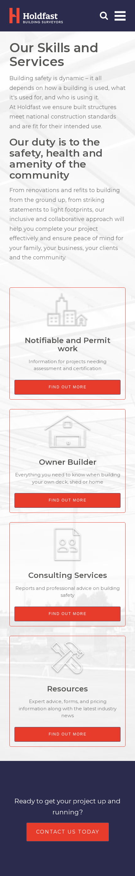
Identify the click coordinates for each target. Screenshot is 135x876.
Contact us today (67, 832)
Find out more (68, 387)
